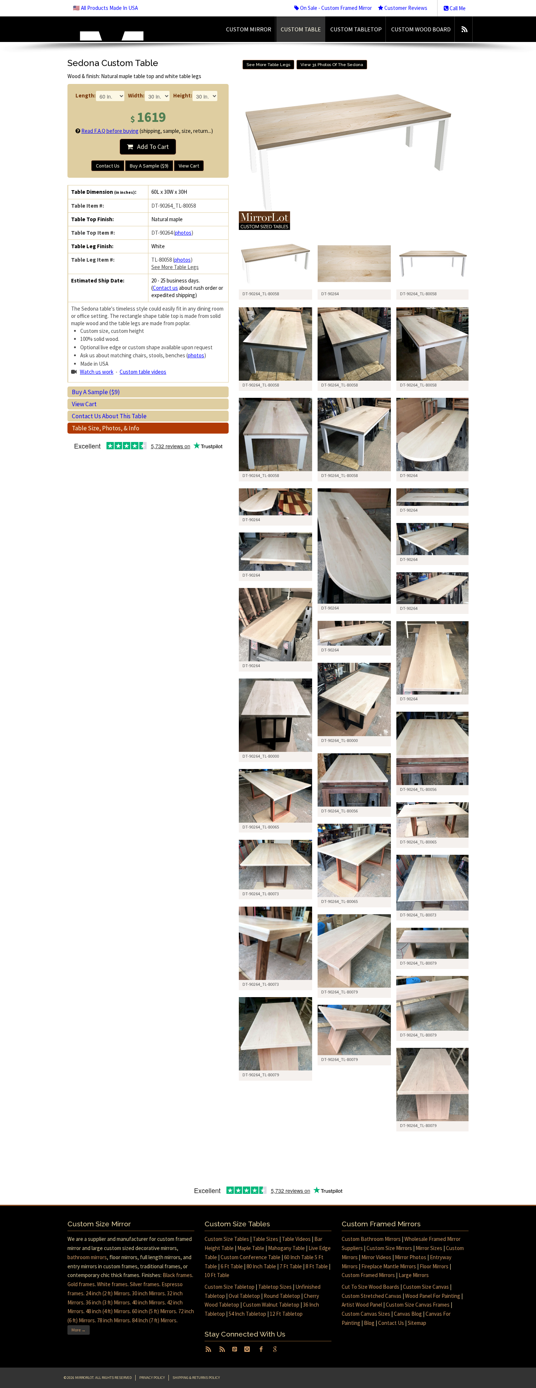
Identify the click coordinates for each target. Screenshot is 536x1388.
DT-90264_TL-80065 (260, 827)
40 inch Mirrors (148, 1302)
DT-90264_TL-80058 (260, 385)
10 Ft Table (217, 1275)
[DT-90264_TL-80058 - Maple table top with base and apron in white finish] (275, 344)
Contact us (165, 287)
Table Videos (296, 1238)
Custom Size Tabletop (230, 1286)
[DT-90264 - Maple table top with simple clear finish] (433, 539)
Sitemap (417, 1322)
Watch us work (96, 371)
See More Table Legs (175, 267)
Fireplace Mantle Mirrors (388, 1266)
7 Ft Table (291, 1266)
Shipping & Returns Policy (196, 1377)
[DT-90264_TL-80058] (275, 263)
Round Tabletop (282, 1295)
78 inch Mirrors (113, 1320)
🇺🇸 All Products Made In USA (105, 7)
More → (78, 1330)
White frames (112, 1284)
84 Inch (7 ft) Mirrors (154, 1320)
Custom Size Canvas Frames (418, 1304)
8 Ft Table (317, 1266)
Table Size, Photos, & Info (105, 428)
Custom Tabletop (356, 29)
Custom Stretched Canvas (371, 1295)
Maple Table (250, 1248)
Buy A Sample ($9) (149, 165)
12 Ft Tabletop (286, 1313)
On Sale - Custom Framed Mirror (335, 7)
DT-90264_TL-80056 (418, 789)
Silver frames (144, 1284)
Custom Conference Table (250, 1257)
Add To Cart (151, 147)
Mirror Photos (410, 1257)
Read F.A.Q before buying (110, 130)
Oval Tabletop (244, 1295)
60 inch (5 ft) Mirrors (154, 1311)
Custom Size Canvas (426, 1286)
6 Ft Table (232, 1266)
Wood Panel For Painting (432, 1295)
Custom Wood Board (421, 29)
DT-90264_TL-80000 (339, 740)
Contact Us (108, 165)
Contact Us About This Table (109, 416)
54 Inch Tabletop (247, 1313)
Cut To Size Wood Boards (370, 1286)
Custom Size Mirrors (389, 1248)
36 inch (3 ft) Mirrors (108, 1302)
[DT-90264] (354, 263)
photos (183, 232)
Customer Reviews (405, 7)
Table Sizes (265, 1238)
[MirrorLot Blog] (464, 29)
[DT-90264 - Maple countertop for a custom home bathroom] (275, 624)
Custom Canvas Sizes (366, 1313)
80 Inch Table (261, 1266)
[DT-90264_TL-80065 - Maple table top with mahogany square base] (275, 795)
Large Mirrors (414, 1275)
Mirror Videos (376, 1257)
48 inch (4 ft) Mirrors (108, 1311)
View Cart (189, 165)
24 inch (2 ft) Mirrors (108, 1293)
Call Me (457, 8)
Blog (369, 1322)
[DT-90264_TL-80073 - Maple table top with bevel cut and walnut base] (275, 864)
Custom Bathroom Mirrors (371, 1238)
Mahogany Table (286, 1248)
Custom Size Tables (227, 1238)
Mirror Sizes (429, 1248)
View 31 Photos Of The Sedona (331, 64)
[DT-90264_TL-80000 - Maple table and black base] (354, 699)
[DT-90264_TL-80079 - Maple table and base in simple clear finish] (354, 951)
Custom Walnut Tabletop (271, 1304)
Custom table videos (143, 371)
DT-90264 (408, 475)
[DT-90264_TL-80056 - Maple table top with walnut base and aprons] (433, 748)
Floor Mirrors (434, 1266)
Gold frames (81, 1284)
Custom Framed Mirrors (368, 1275)
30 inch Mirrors (148, 1293)
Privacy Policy (152, 1377)
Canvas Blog (408, 1313)
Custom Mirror (248, 29)
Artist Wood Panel (362, 1304)
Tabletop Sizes (275, 1286)
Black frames (177, 1275)
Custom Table (301, 29)
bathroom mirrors (87, 1257)
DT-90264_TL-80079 (339, 992)
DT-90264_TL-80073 (260, 893)
